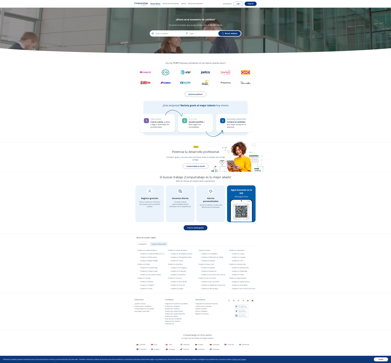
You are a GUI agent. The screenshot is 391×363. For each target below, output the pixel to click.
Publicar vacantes (201, 309)
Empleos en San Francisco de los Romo (244, 289)
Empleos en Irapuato (239, 257)
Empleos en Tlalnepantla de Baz (181, 257)
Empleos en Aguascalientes (238, 278)
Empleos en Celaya (238, 254)
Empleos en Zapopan (208, 261)
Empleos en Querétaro (175, 264)
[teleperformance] (225, 83)
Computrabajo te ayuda (195, 166)
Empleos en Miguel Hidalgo (149, 261)
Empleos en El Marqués (178, 271)
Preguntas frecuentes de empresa (207, 304)
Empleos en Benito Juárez (148, 257)
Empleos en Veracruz (175, 278)
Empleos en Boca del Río (179, 282)
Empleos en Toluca (177, 261)
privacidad (146, 311)
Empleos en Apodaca (208, 268)
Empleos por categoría (172, 306)
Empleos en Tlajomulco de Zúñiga (212, 257)
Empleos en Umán (146, 289)
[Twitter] (229, 300)
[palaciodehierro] (245, 83)
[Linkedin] (248, 300)
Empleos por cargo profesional (175, 314)
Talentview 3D (169, 324)
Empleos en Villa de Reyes (210, 289)
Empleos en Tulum (238, 275)
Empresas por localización (173, 319)
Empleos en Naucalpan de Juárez (181, 254)
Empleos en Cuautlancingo (149, 268)
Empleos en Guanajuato (237, 250)
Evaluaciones (170, 3)
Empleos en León (237, 261)
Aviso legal (137, 311)
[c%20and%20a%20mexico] (165, 72)
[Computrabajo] (141, 3)
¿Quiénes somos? (140, 304)
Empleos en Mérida (146, 282)
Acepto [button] (381, 359)
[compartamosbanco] (225, 72)
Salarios (183, 3)
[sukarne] (145, 83)
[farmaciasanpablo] (185, 83)
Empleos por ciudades (172, 309)
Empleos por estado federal (174, 311)
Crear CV (250, 4)
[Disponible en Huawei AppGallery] (241, 316)
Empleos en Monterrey (209, 271)
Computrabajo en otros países (144, 309)
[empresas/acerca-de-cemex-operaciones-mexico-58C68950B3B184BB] (165, 83)
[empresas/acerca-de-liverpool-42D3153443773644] (145, 72)
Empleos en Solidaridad (239, 271)
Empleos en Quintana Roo (237, 264)
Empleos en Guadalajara (209, 254)
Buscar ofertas (155, 3)
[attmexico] (185, 72)
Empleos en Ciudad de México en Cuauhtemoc (153, 254)
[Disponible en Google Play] (241, 306)
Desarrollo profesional (195, 3)
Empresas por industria (172, 321)
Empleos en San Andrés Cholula (150, 275)
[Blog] (252, 300)
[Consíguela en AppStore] (241, 311)
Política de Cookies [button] (239, 359)
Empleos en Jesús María (239, 285)
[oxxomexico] (245, 72)
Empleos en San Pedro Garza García (213, 275)
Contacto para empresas (204, 306)
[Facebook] (243, 300)
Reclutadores (227, 4)
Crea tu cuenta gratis (195, 228)
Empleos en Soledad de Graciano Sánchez (214, 285)
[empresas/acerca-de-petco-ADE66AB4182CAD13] (205, 72)
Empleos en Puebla (143, 264)
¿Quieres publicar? (195, 94)
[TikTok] (238, 300)
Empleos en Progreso (147, 285)
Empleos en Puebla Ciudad (149, 271)
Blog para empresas (202, 314)
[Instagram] (234, 300)
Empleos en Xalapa (177, 289)
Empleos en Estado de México (178, 250)
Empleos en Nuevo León (207, 264)
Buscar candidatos (201, 311)
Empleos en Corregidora (179, 268)
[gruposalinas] (205, 83)
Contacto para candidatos (142, 306)
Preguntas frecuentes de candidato (176, 304)
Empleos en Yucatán (144, 278)
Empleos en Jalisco (205, 250)
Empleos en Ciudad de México (147, 250)
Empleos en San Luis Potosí (207, 278)
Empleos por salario (171, 316)
